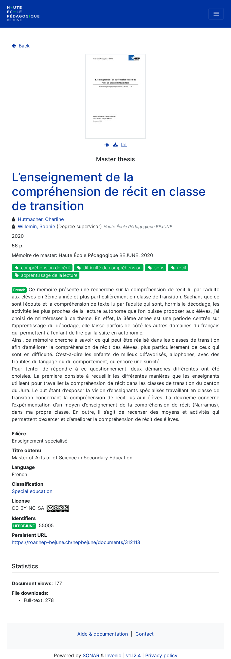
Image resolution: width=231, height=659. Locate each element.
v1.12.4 (133, 655)
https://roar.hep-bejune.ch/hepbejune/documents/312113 (76, 542)
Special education (32, 491)
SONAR (91, 655)
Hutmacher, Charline (41, 219)
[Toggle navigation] (216, 14)
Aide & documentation (102, 634)
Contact (144, 634)
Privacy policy (161, 655)
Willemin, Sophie (36, 226)
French (19, 290)
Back (23, 46)
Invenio (113, 655)
